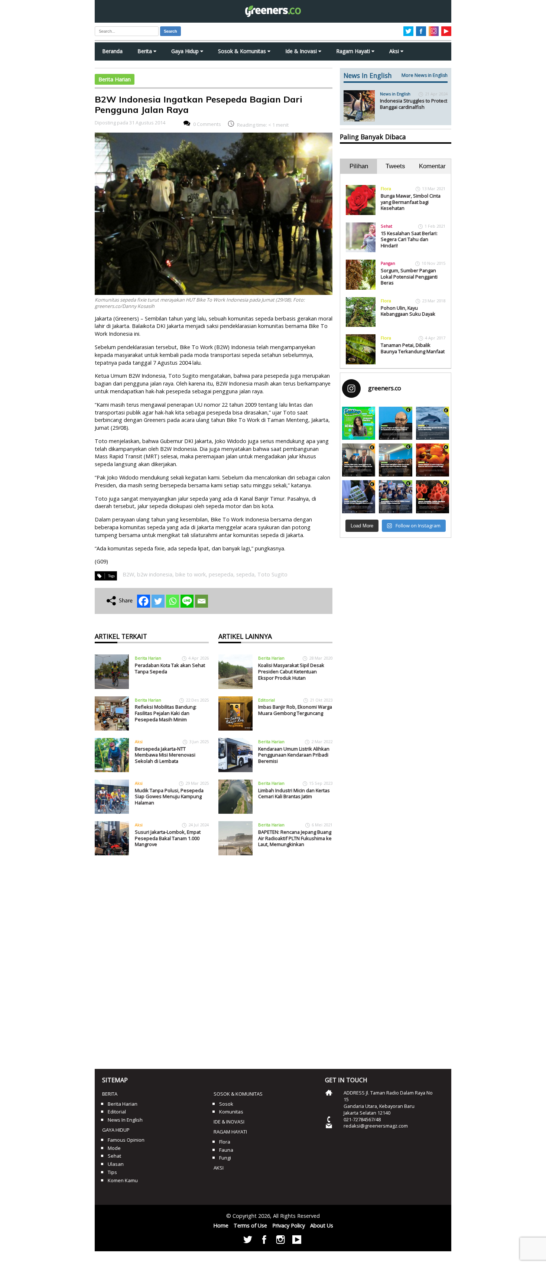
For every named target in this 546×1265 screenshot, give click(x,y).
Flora (386, 188)
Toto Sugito (272, 574)
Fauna (226, 1150)
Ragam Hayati (353, 51)
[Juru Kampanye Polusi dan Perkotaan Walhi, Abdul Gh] (395, 423)
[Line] (187, 601)
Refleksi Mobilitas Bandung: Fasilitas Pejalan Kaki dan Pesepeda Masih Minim (165, 712)
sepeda (245, 574)
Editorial (266, 700)
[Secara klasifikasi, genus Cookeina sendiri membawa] (432, 496)
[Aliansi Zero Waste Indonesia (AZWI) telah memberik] (395, 496)
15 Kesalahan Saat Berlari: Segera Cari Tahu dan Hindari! (409, 239)
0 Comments (207, 124)
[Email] (201, 601)
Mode (114, 1148)
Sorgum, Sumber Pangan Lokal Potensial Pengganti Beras (409, 276)
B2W (128, 574)
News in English (395, 94)
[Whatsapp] (172, 601)
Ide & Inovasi (301, 51)
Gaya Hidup (185, 51)
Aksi (394, 51)
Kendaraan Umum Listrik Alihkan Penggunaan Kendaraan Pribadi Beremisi (293, 754)
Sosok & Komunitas (242, 51)
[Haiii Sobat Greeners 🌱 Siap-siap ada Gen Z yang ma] (358, 423)
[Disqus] (213, 959)
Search (170, 31)
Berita (145, 51)
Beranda (112, 51)
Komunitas (231, 1111)
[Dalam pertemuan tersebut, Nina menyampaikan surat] (358, 460)
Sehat (386, 226)
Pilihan (359, 166)
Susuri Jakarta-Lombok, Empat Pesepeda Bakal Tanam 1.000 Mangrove (168, 838)
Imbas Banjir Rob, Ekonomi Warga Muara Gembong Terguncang (295, 709)
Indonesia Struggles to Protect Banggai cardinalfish (413, 103)
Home (220, 1225)
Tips (112, 1172)
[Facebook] (143, 601)
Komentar (432, 166)
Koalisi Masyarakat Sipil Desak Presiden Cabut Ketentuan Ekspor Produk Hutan (291, 671)
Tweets (395, 166)
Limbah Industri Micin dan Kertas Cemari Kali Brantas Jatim (294, 793)
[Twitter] (158, 601)
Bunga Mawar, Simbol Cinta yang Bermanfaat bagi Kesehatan (411, 201)
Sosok (226, 1103)
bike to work (190, 574)
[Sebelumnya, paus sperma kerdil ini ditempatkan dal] (432, 423)
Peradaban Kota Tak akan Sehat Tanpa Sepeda (170, 668)
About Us (321, 1225)
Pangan (388, 263)
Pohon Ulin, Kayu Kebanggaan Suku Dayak (408, 311)
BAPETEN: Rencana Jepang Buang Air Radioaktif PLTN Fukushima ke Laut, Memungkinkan (295, 838)
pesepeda (221, 574)
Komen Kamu (123, 1180)
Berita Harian (114, 79)
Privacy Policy (288, 1225)
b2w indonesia (154, 574)
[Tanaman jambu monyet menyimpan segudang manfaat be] (432, 460)
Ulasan (116, 1164)
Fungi (225, 1157)
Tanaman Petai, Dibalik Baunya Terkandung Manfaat (413, 348)
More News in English (425, 75)
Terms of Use (250, 1225)
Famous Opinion (126, 1139)
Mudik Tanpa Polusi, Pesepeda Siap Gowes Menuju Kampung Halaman (169, 796)
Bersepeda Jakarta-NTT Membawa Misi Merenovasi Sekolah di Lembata (165, 754)
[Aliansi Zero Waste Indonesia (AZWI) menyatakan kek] (395, 460)
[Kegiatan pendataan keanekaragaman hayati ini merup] (358, 496)
